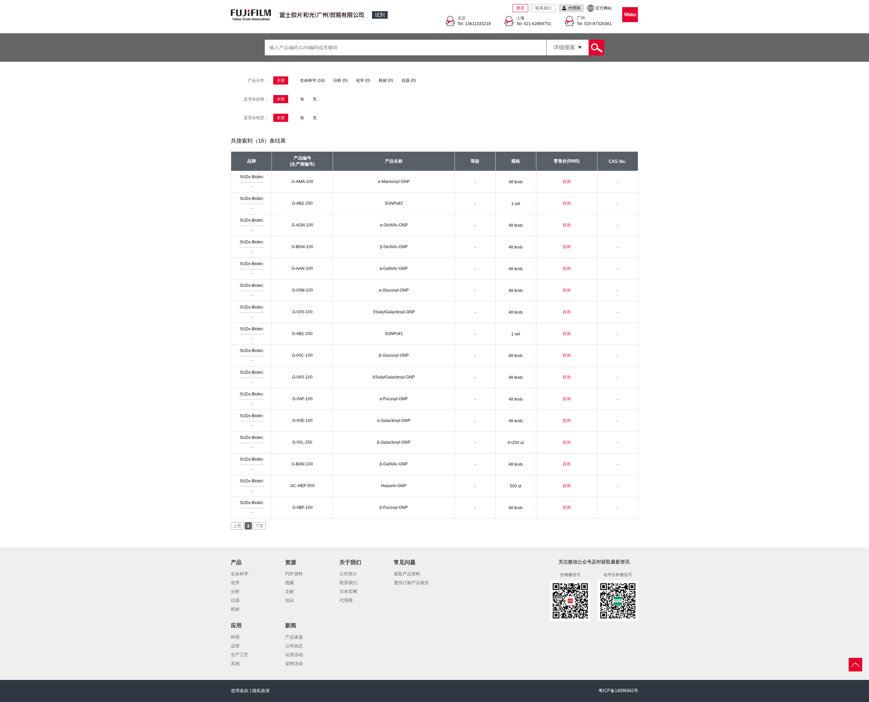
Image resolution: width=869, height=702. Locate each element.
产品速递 (294, 637)
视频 (289, 582)
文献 (289, 591)
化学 (235, 582)
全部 (281, 80)
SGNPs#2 (394, 203)
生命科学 (239, 573)
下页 (259, 525)
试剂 (380, 15)
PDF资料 (294, 573)
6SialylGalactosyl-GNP (394, 377)
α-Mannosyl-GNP (394, 181)
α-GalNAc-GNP (394, 268)
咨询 (566, 181)
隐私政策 (261, 690)
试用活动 (294, 654)
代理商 (346, 600)
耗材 (235, 609)
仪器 (235, 600)
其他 (235, 663)
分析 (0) (340, 80)
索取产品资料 (407, 573)
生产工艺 (239, 654)
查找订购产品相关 (411, 582)
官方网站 (603, 8)
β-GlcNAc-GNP (394, 246)
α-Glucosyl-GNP (394, 290)
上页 (237, 525)
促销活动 (294, 663)
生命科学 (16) (312, 80)
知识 (289, 600)
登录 (520, 8)
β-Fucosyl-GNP (394, 507)
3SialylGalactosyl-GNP (394, 312)
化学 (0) (363, 80)
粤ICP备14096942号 (618, 690)
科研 (235, 637)
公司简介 (348, 573)
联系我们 (543, 8)
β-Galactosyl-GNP (393, 442)
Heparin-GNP (393, 485)
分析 (235, 591)
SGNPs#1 (394, 333)
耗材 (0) (386, 80)
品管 (235, 645)
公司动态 (294, 645)
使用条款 (239, 690)
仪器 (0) (409, 80)
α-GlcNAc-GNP (394, 225)
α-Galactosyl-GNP (393, 420)
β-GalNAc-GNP (394, 464)
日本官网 (348, 591)
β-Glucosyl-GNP (394, 355)
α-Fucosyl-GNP (394, 398)
